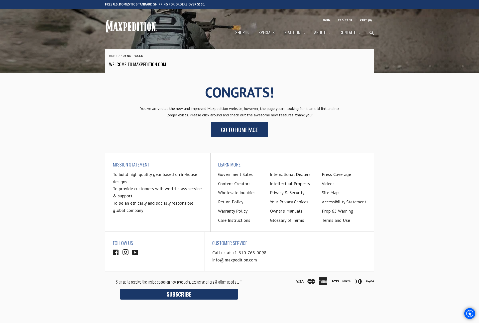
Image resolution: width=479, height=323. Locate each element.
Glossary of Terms (287, 220)
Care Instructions (234, 220)
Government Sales (235, 174)
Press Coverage (336, 174)
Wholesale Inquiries (236, 192)
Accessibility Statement (344, 202)
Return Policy (230, 202)
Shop (240, 32)
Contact (348, 32)
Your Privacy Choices (289, 202)
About (320, 32)
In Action (292, 32)
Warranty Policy (232, 211)
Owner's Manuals (286, 211)
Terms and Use (336, 220)
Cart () (366, 20)
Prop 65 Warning (337, 211)
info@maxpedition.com (234, 260)
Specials (266, 32)
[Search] (371, 35)
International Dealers (290, 174)
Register (345, 20)
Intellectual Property (290, 183)
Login (326, 20)
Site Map (330, 192)
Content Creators (234, 183)
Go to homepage (239, 129)
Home (113, 56)
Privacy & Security (287, 192)
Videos (328, 183)
